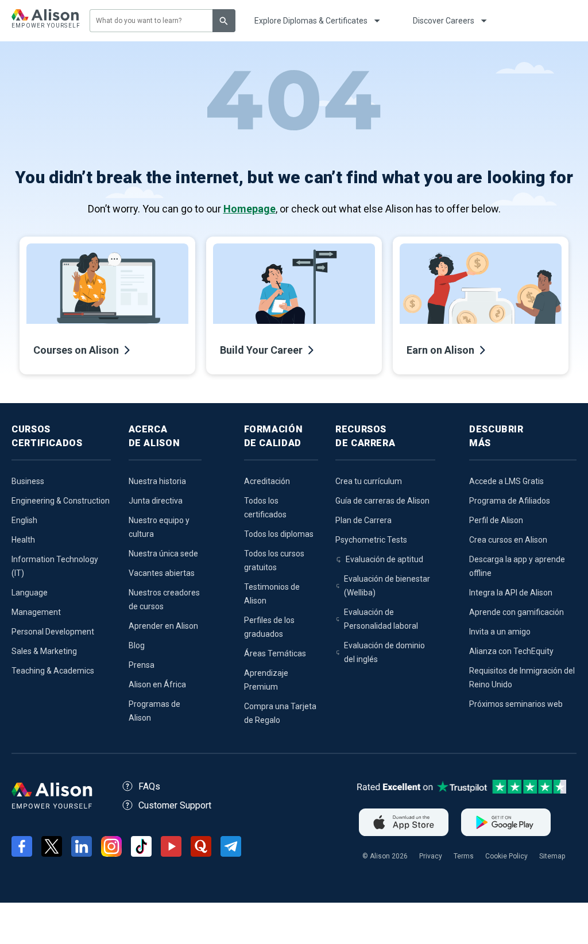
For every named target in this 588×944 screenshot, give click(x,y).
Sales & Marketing (44, 651)
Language (29, 592)
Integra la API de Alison (510, 592)
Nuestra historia (157, 481)
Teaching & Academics (52, 670)
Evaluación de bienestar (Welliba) (387, 585)
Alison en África (157, 684)
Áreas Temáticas (275, 653)
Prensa (141, 665)
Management (36, 612)
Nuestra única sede (163, 553)
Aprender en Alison (163, 625)
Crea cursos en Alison (508, 539)
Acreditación (267, 481)
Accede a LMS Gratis (506, 481)
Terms (464, 856)
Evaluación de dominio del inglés (384, 652)
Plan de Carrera (363, 520)
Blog (137, 645)
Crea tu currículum (368, 481)
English (24, 520)
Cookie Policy (506, 856)
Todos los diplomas (279, 534)
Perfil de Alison (496, 520)
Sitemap (552, 856)
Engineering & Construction (60, 500)
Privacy (430, 856)
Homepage (249, 209)
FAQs (149, 786)
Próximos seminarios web (516, 704)
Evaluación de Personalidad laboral (381, 619)
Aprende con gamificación (516, 612)
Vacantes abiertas (162, 573)
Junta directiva (156, 500)
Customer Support (174, 805)
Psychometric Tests (371, 539)
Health (23, 539)
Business (27, 481)
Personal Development (52, 631)
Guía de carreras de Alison (382, 500)
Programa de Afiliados (509, 500)
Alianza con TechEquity (511, 651)
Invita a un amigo (500, 631)
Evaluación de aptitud (384, 559)
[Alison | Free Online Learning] (45, 20)
